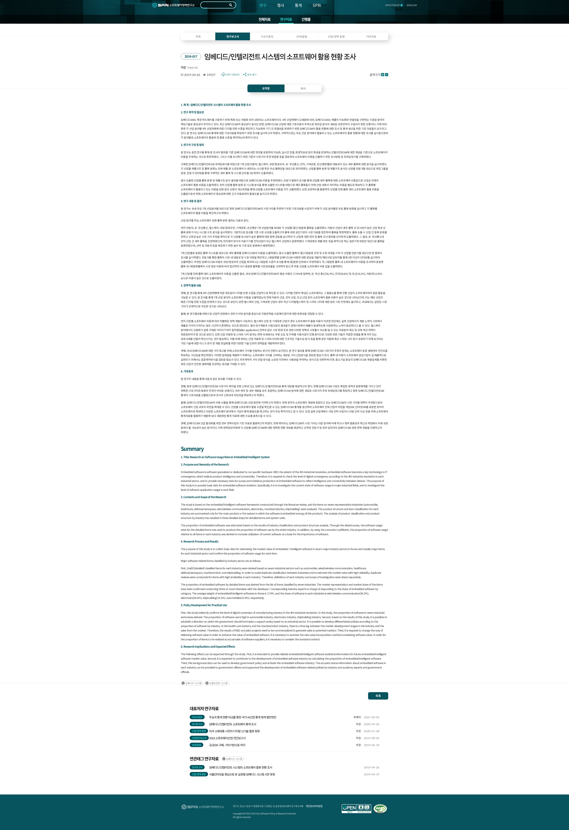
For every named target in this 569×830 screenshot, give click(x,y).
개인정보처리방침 (314, 806)
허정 (183, 67)
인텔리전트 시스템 (218, 683)
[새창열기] (356, 808)
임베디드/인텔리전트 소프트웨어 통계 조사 (232, 724)
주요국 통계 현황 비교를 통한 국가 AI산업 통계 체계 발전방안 (242, 717)
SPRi (317, 5)
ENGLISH (412, 5)
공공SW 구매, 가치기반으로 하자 (227, 745)
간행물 (306, 19)
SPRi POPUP (393, 5)
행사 (280, 5)
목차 (303, 88)
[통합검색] (230, 5)
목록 (378, 696)
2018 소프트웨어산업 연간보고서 (227, 738)
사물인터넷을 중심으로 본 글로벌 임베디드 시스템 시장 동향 (242, 774)
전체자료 (265, 19)
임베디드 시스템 (193, 683)
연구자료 (286, 19)
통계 (298, 5)
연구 (262, 5)
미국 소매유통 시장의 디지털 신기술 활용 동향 (234, 731)
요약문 (266, 88)
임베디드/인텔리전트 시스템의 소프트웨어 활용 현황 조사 (240, 767)
